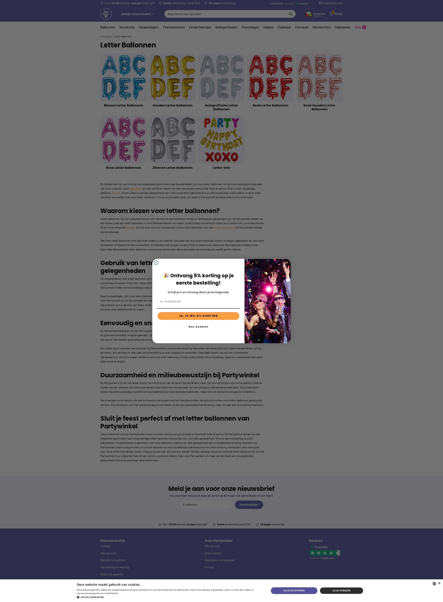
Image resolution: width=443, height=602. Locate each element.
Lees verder (125, 593)
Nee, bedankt (198, 326)
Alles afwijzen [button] (342, 590)
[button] (170, 597)
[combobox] (434, 583)
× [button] (439, 583)
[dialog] (221, 590)
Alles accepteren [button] (294, 590)
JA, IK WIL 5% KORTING (198, 316)
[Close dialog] (156, 262)
